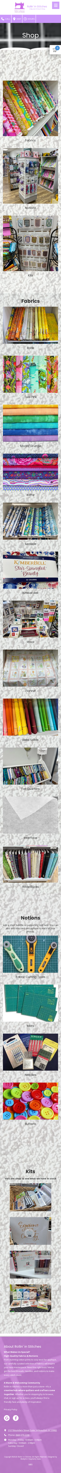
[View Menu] (55, 5)
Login (30, 1464)
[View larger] (30, 108)
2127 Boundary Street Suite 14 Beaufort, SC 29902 (32, 1430)
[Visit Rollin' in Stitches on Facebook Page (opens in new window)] (16, 1418)
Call (7, 19)
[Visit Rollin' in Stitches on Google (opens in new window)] (7, 1418)
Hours (31, 19)
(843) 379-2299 (22, 1435)
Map (18, 19)
